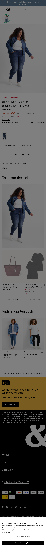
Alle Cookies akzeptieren (23, 543)
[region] (23, 532)
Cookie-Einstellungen (23, 536)
